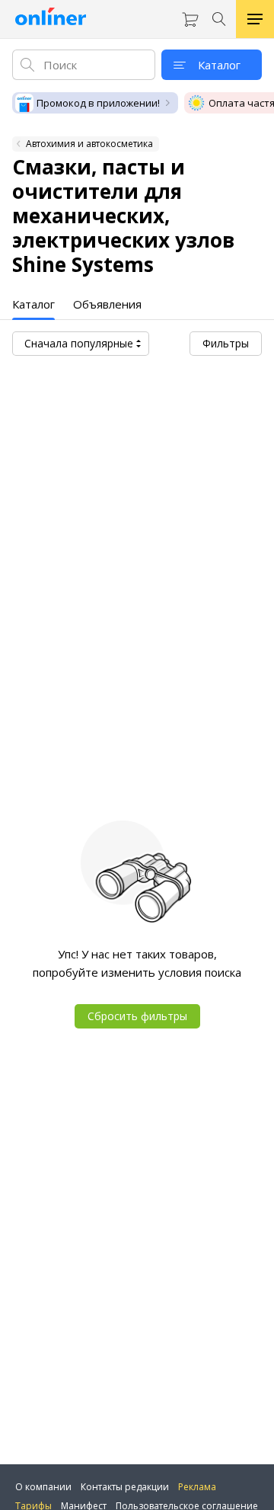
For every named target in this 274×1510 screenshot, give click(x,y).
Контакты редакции (125, 1486)
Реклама (197, 1486)
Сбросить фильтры (137, 1016)
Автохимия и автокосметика (89, 143)
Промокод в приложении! (98, 103)
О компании (43, 1486)
